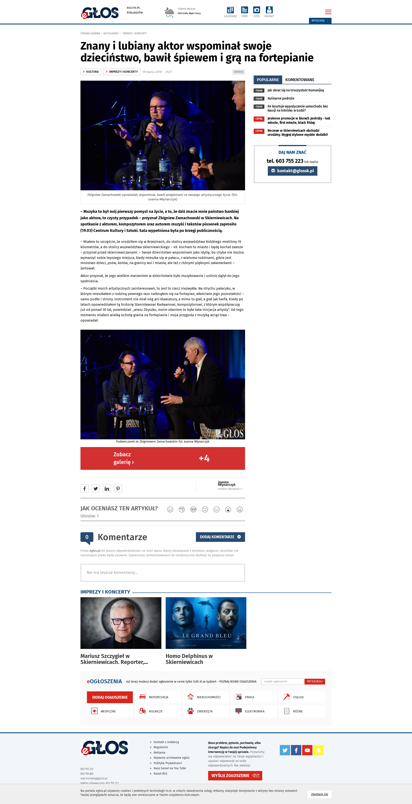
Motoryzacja (158, 697)
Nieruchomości (209, 697)
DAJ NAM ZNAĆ (292, 152)
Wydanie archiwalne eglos (171, 758)
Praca (249, 697)
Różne (298, 711)
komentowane (299, 79)
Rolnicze (156, 711)
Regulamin (161, 747)
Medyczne (108, 711)
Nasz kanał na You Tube (170, 768)
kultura (91, 72)
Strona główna (90, 33)
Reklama (159, 752)
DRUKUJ (239, 72)
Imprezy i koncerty (135, 33)
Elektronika (254, 711)
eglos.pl (133, 7)
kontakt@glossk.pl (295, 170)
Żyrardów (135, 12)
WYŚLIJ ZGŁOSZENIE (230, 775)
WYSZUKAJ (315, 681)
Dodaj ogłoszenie (110, 697)
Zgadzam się (321, 794)
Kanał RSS (160, 773)
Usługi (298, 697)
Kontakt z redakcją (166, 742)
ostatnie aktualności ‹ (230, 488)
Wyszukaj (319, 20)
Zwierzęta (204, 711)
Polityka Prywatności (168, 763)
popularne (268, 79)
